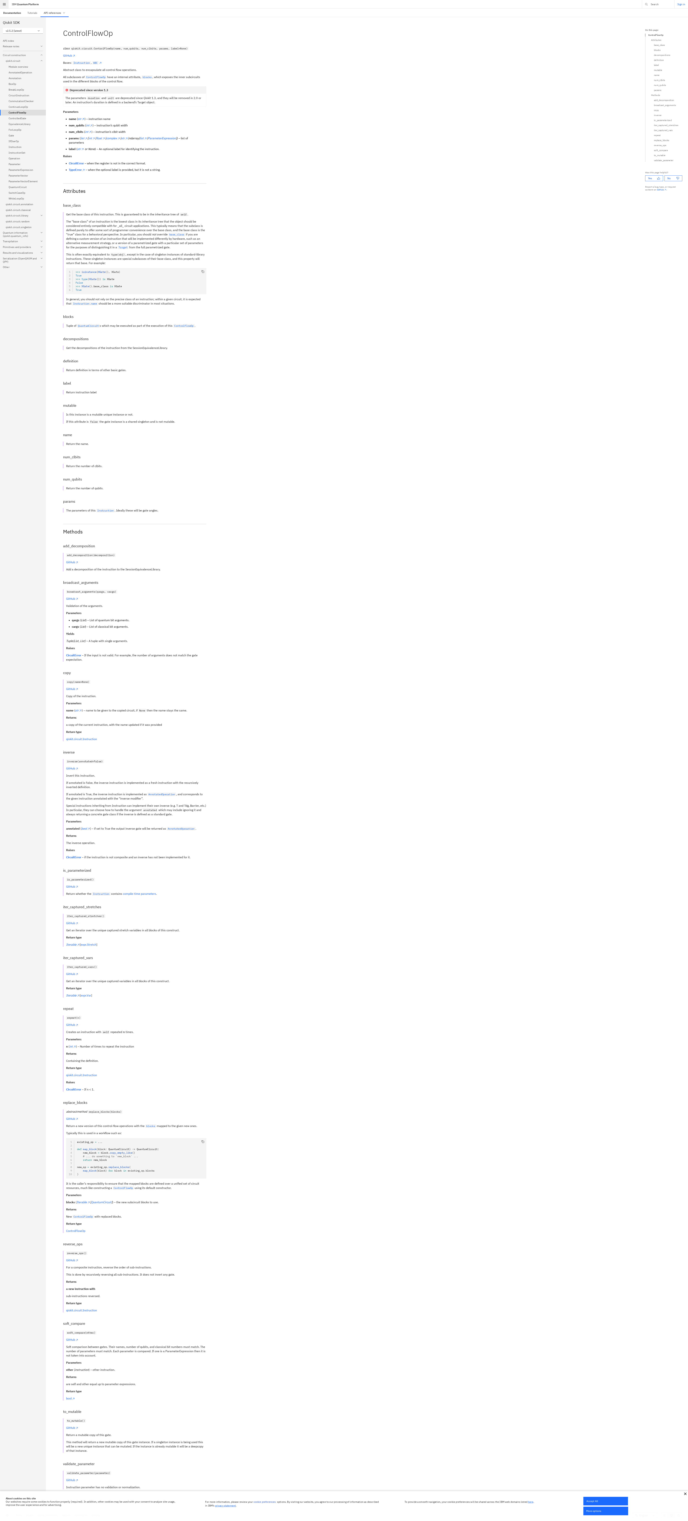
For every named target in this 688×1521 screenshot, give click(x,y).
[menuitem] (12, 13)
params (657, 90)
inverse (657, 115)
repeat (657, 135)
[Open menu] (4, 4)
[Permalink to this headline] (115, 33)
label (656, 65)
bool (69, 1398)
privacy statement (225, 1505)
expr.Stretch (88, 944)
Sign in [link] (681, 4)
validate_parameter (663, 160)
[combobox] (23, 31)
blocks (657, 50)
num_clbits (659, 80)
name (657, 75)
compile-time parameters (139, 893)
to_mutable (659, 155)
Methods (655, 95)
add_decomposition (664, 100)
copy (656, 110)
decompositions (662, 55)
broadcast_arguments (665, 105)
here (530, 1501)
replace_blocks (661, 140)
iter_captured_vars (663, 130)
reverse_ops (660, 145)
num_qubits (660, 85)
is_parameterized (663, 120)
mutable (658, 70)
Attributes (656, 40)
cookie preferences (265, 1501)
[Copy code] (202, 271)
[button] (685, 1494)
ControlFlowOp (75, 1231)
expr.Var (86, 995)
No (669, 178)
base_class (659, 45)
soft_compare (661, 150)
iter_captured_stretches (666, 125)
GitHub (67, 55)
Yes (650, 178)
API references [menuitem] (52, 13)
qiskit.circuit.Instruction (81, 739)
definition (659, 60)
